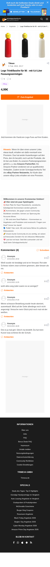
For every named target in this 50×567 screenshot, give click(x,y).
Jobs (25, 434)
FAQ (25, 438)
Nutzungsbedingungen (25, 453)
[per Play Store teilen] (27, 542)
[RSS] (31, 542)
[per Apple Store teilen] (22, 542)
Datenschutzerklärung (25, 457)
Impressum (25, 445)
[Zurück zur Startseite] (11, 19)
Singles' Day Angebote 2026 (25, 522)
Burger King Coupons (25, 510)
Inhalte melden (25, 449)
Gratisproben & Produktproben (25, 502)
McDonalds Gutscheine (25, 506)
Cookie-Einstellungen (25, 465)
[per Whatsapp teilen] (18, 542)
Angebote (12, 26)
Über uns (25, 430)
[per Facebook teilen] (13, 542)
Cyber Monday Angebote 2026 (25, 526)
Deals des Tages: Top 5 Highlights (25, 491)
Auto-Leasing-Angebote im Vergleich (25, 499)
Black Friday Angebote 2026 (25, 518)
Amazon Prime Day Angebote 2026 (25, 529)
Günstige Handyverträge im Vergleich (25, 495)
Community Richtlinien (25, 461)
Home (3, 26)
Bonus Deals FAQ (25, 442)
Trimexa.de (25, 478)
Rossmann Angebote (25, 514)
